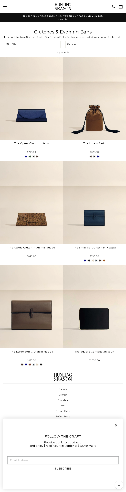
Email (11, 453)
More (120, 37)
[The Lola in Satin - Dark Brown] (90, 156)
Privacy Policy (63, 410)
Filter (14, 44)
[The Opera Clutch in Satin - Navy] (26, 156)
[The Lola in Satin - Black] (94, 156)
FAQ (63, 405)
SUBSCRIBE (63, 468)
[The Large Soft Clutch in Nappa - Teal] (33, 364)
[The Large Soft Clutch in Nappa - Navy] (26, 364)
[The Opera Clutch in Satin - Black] (33, 156)
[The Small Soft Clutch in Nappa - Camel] (104, 260)
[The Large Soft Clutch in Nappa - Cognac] (30, 364)
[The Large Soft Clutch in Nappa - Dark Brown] (22, 364)
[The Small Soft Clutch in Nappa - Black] (89, 260)
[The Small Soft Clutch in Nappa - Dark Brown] (100, 260)
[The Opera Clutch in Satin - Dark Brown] (37, 156)
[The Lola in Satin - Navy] (98, 156)
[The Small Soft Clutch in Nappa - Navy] (85, 260)
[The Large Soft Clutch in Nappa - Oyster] (37, 364)
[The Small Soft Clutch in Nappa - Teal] (96, 260)
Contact (63, 394)
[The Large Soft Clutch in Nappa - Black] (41, 364)
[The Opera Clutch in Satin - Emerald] (30, 156)
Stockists (63, 400)
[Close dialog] (116, 425)
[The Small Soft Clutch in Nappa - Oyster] (92, 260)
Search (63, 389)
